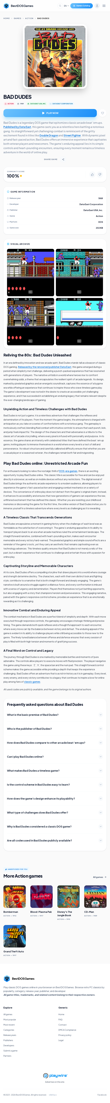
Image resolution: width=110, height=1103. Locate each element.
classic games (32, 681)
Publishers (8, 1040)
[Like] (92, 174)
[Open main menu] (104, 6)
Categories (8, 1030)
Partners (7, 1055)
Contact (62, 1024)
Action (29, 18)
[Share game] (63, 159)
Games (17, 18)
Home (6, 18)
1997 (41, 916)
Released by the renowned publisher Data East (44, 366)
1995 (68, 919)
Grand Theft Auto (13, 951)
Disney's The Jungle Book (64, 913)
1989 (22, 104)
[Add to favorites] (103, 113)
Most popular (9, 1019)
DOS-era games (68, 471)
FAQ (60, 1019)
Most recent (9, 1024)
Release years (9, 1035)
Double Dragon (49, 135)
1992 (14, 916)
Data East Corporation (91, 204)
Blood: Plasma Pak (41, 911)
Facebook (102, 1095)
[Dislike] (100, 174)
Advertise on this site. (55, 1082)
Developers (8, 1045)
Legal (60, 1040)
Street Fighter (72, 135)
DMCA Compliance (67, 1030)
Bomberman (10, 911)
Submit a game (10, 1050)
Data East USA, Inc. (93, 210)
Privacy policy (64, 1035)
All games (7, 1014)
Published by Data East (17, 126)
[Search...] (60, 5)
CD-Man (89, 911)
